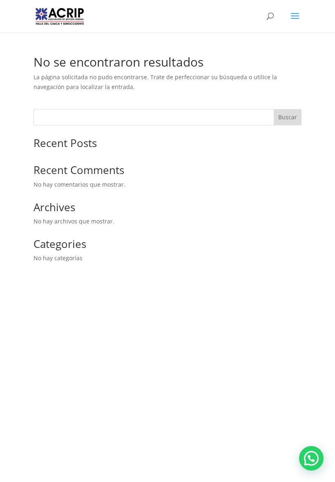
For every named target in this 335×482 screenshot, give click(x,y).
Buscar (287, 117)
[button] (311, 458)
